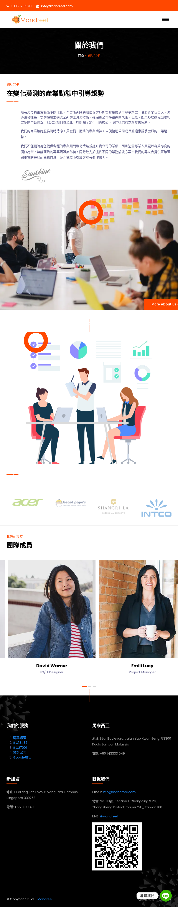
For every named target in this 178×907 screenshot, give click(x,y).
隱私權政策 (146, 899)
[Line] (166, 896)
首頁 (81, 55)
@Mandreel (108, 816)
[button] (84, 686)
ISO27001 (20, 747)
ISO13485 (20, 742)
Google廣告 (22, 757)
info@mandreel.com (57, 6)
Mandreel (45, 899)
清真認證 (19, 737)
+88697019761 (21, 6)
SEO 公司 (19, 752)
